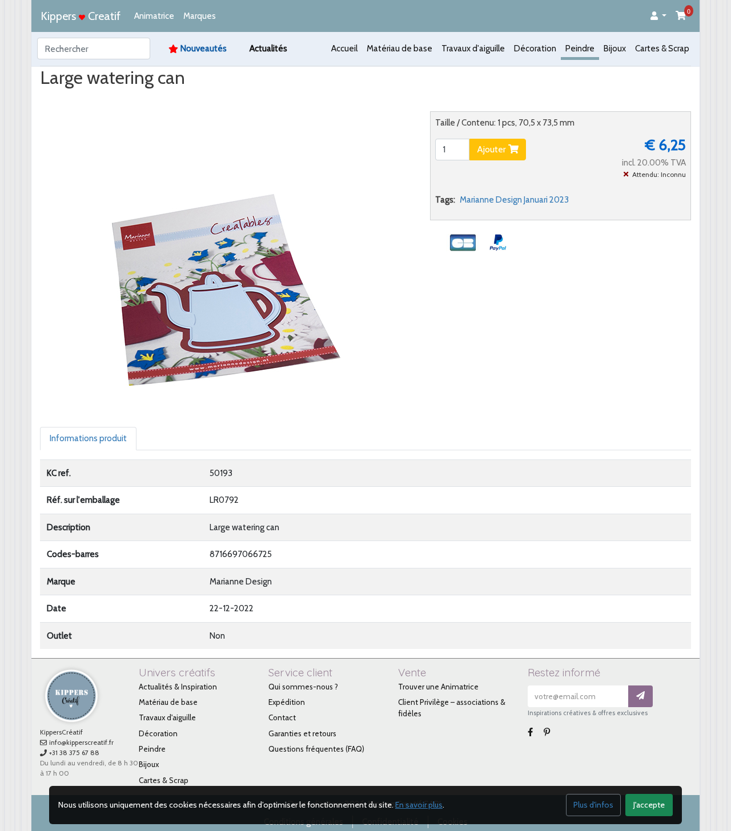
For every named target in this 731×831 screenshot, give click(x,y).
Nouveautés (203, 48)
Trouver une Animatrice (438, 686)
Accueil (344, 48)
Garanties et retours (302, 733)
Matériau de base (399, 48)
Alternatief (276, 99)
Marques (199, 16)
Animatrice (154, 16)
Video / (128, 99)
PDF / (166, 99)
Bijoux (615, 48)
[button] (658, 16)
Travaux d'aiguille (473, 48)
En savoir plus (419, 805)
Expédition (286, 702)
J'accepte (649, 805)
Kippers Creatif (81, 16)
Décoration (535, 48)
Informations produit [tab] (88, 438)
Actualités (268, 48)
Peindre (580, 48)
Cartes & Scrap (662, 48)
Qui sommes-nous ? (303, 686)
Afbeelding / (73, 99)
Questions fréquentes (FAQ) (316, 748)
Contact (282, 717)
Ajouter (492, 149)
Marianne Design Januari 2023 (514, 200)
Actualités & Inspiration (178, 686)
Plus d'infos (593, 805)
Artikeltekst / (216, 99)
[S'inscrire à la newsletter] (640, 696)
